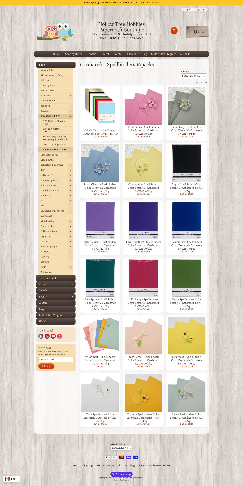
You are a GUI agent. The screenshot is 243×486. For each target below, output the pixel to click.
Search (106, 54)
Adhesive (57, 107)
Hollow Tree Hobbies (120, 478)
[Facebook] (40, 336)
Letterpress (57, 176)
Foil (57, 201)
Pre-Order (57, 96)
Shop (58, 54)
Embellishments (57, 191)
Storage (45, 262)
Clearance (46, 272)
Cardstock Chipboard (54, 145)
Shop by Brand (75, 54)
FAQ (125, 465)
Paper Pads (57, 237)
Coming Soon (48, 85)
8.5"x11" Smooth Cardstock (51, 130)
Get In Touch (114, 465)
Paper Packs (57, 227)
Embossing (57, 196)
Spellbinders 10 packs (54, 150)
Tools (57, 268)
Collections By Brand (57, 166)
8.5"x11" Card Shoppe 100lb (54, 122)
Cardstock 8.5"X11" (57, 117)
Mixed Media (57, 222)
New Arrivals (47, 91)
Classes (133, 54)
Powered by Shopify (121, 480)
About (94, 54)
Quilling (57, 242)
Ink (57, 207)
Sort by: (185, 72)
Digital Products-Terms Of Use (154, 465)
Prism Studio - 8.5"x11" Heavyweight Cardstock (55, 138)
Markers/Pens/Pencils (57, 212)
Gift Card (45, 80)
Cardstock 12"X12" (57, 156)
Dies (57, 171)
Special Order (48, 101)
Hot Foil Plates (57, 186)
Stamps (57, 252)
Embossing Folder (57, 181)
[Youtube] (53, 336)
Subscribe (46, 366)
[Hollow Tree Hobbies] (57, 31)
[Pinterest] (47, 336)
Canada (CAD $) (120, 448)
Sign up (200, 9)
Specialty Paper (57, 247)
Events (119, 54)
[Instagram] (59, 336)
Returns (100, 465)
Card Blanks (47, 160)
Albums (57, 112)
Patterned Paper (57, 232)
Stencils (57, 258)
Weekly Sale (47, 70)
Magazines (46, 216)
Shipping (88, 465)
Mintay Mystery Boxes (52, 75)
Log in (188, 9)
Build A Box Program (163, 54)
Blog (144, 54)
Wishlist (185, 54)
